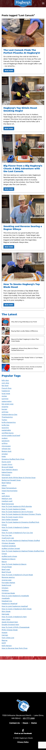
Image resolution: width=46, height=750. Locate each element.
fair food (5, 386)
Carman (5, 635)
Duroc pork (6, 462)
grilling (4, 443)
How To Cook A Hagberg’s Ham (14, 617)
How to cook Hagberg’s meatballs (15, 596)
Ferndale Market (8, 583)
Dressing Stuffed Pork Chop (13, 459)
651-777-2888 (29, 718)
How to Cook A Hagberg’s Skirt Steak (17, 609)
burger (4, 409)
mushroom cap (8, 538)
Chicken (5, 588)
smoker (5, 454)
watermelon (7, 401)
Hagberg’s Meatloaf (9, 604)
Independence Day (9, 414)
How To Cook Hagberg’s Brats (13, 509)
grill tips (5, 412)
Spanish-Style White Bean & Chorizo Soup (19, 478)
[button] (43, 3)
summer (5, 399)
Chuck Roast (7, 567)
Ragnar (4, 640)
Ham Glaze (6, 619)
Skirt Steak (6, 611)
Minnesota (6, 475)
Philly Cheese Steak (10, 630)
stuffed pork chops (9, 556)
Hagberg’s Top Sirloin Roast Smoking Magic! (20, 109)
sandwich (5, 441)
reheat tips (6, 449)
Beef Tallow (6, 483)
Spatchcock (6, 585)
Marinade (5, 614)
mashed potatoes (9, 546)
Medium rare (7, 499)
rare (3, 493)
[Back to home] (23, 3)
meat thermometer (10, 491)
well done (6, 496)
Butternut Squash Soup (11, 480)
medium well (7, 501)
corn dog (5, 383)
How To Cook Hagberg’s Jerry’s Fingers (17, 512)
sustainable (6, 430)
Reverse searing (8, 577)
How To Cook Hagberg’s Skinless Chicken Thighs (21, 514)
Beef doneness (8, 504)
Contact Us (14, 723)
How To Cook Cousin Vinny (12, 517)
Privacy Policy (23, 742)
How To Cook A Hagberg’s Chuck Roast (17, 575)
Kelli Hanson (7, 646)
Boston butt (6, 451)
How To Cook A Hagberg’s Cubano (15, 527)
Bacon (4, 562)
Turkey (4, 420)
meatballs (6, 598)
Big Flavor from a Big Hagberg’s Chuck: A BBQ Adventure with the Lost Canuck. (22, 168)
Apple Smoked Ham (10, 622)
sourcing (5, 428)
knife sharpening (9, 422)
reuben (5, 438)
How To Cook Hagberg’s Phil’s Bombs (17, 506)
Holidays (5, 590)
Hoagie (4, 633)
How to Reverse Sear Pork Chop (14, 648)
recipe (4, 396)
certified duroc (8, 433)
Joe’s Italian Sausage (10, 520)
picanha (5, 407)
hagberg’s (6, 391)
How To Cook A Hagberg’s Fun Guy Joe (17, 533)
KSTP (4, 643)
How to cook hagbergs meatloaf (15, 606)
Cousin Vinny (7, 464)
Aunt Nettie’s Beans (10, 470)
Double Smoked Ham (10, 625)
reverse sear (7, 580)
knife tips (5, 425)
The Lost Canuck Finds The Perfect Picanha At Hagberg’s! (21, 51)
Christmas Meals (8, 593)
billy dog (5, 380)
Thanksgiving (7, 417)
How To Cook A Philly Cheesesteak (15, 627)
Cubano (5, 530)
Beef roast (6, 569)
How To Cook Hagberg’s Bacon (14, 564)
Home (34, 723)
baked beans (7, 472)
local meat (6, 394)
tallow (4, 485)
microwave (6, 446)
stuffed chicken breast (11, 548)
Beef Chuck (6, 572)
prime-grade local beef (11, 435)
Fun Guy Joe (7, 535)
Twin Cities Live (8, 638)
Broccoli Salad (7, 467)
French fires (6, 388)
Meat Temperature (9, 488)
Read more (9, 70)
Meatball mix (7, 601)
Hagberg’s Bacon (9, 559)
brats (4, 456)
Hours (25, 723)
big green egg (7, 404)
